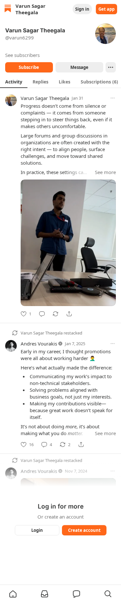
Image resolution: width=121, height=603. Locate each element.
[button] (13, 594)
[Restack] (55, 314)
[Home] (8, 9)
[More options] (112, 98)
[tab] (13, 81)
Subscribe (29, 67)
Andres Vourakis (39, 343)
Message (79, 67)
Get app (106, 9)
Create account (84, 530)
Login (37, 530)
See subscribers (22, 55)
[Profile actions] (111, 67)
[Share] (69, 314)
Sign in (82, 9)
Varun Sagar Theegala (45, 98)
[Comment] (41, 314)
